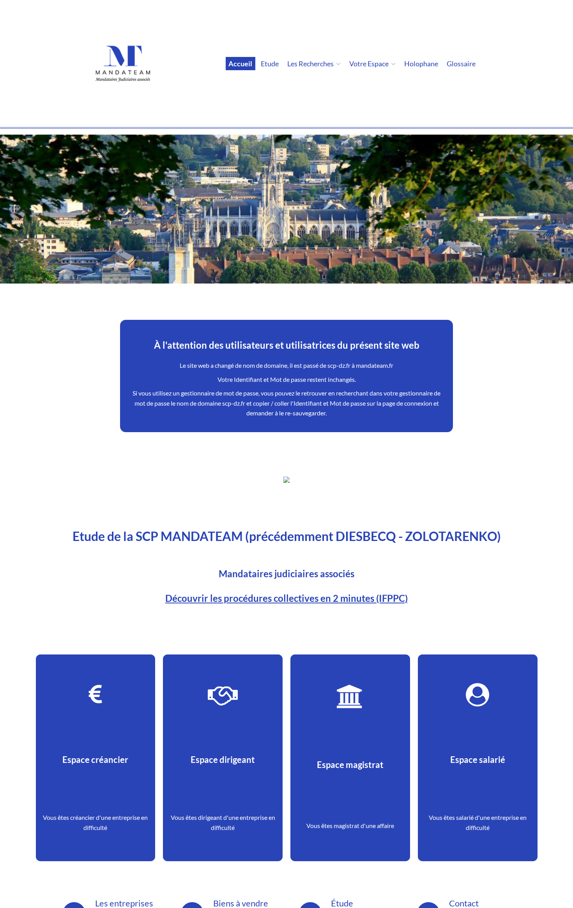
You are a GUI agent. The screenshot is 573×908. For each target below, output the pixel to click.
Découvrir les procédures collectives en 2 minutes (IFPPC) (286, 598)
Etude (270, 63)
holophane (421, 63)
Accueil (240, 63)
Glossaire (461, 63)
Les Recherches (311, 63)
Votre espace (369, 63)
